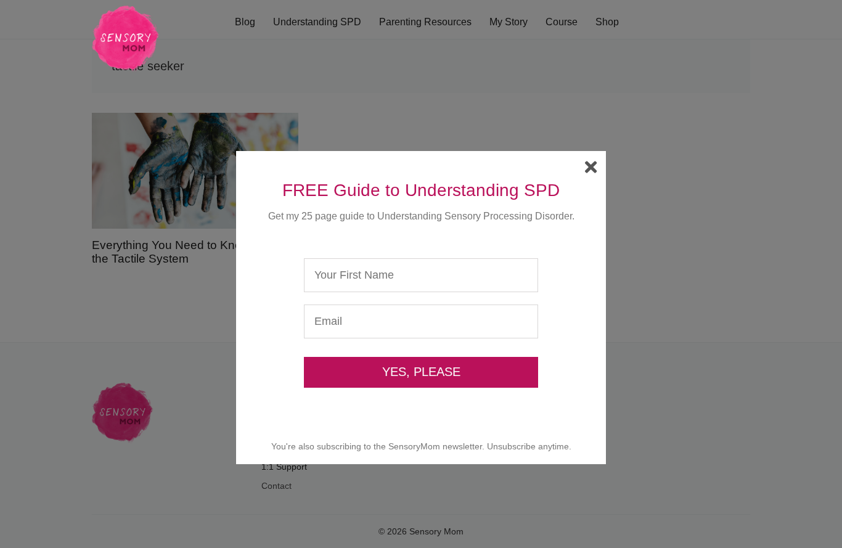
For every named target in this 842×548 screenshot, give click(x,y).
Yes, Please (421, 371)
